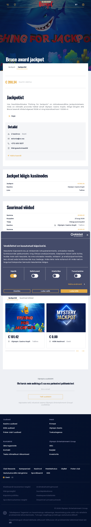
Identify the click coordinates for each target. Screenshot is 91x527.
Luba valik (45, 291)
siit (10, 522)
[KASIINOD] (15, 4)
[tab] (11, 67)
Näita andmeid (75, 284)
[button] (22, 424)
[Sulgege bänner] (87, 235)
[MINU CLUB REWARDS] (83, 4)
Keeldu (17, 291)
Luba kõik (74, 291)
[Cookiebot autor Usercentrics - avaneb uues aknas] (72, 235)
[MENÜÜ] (7, 4)
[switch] (34, 276)
